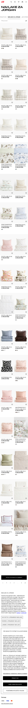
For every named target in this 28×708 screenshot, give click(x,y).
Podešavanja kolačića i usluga (15, 690)
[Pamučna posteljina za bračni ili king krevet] (21, 124)
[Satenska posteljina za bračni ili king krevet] (7, 520)
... (17, 582)
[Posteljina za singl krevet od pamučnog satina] (21, 33)
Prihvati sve (15, 678)
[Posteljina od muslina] (7, 244)
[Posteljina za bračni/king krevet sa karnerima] (7, 427)
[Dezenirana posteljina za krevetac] (7, 152)
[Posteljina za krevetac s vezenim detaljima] (21, 489)
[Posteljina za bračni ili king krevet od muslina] (7, 335)
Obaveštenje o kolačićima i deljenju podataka (15, 673)
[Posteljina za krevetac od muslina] (21, 459)
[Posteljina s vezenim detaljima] (7, 395)
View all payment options (7, 703)
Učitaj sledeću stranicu (14, 577)
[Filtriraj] (26, 21)
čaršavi (18, 612)
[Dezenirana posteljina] (7, 212)
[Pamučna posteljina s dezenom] (21, 184)
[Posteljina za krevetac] (7, 303)
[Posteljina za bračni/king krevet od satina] (7, 33)
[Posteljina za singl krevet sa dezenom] (7, 184)
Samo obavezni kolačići (15, 684)
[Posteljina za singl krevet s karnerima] (21, 335)
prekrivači (23, 612)
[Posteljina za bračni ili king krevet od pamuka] (7, 459)
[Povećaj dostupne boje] (2, 48)
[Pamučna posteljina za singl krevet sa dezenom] (7, 124)
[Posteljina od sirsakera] (21, 244)
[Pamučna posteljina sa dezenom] (21, 212)
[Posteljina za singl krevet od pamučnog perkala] (7, 550)
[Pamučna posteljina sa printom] (7, 275)
